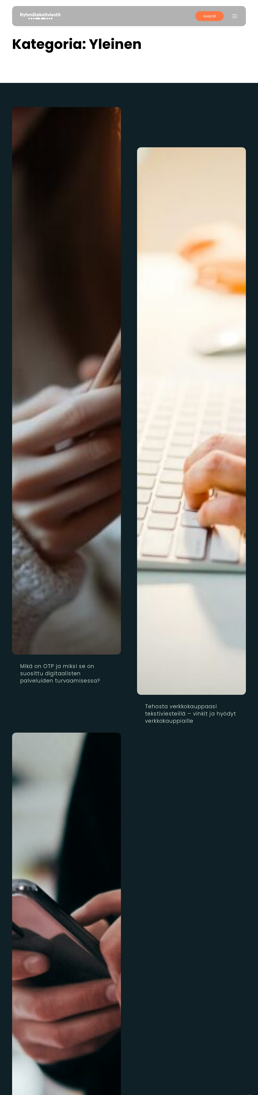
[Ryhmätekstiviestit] (40, 16)
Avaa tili (209, 16)
